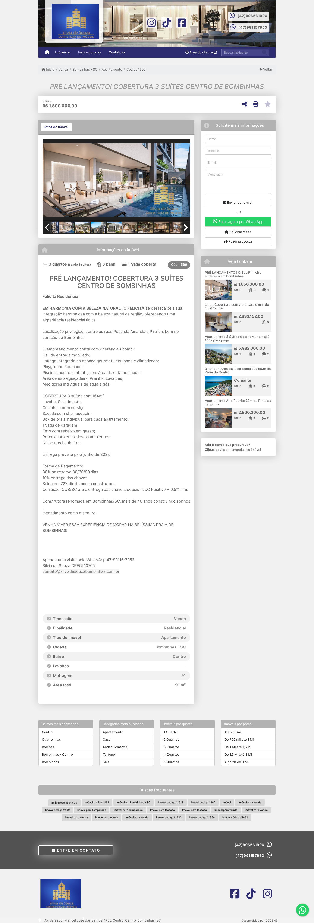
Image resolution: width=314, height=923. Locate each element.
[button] (54, 180)
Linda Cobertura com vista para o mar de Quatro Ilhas (237, 306)
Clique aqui (213, 450)
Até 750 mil (233, 732)
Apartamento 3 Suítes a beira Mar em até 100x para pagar (237, 338)
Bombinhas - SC (85, 69)
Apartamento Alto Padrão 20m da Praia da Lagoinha (238, 402)
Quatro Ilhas (51, 740)
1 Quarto (170, 732)
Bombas (48, 747)
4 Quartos (171, 754)
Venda (63, 69)
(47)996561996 (252, 16)
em (133, 802)
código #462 (203, 802)
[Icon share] (151, 22)
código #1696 (202, 817)
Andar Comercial (115, 747)
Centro (47, 732)
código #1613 (170, 802)
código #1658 (235, 817)
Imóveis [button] (61, 52)
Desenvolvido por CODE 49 (259, 920)
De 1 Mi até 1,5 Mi (237, 747)
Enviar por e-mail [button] (239, 202)
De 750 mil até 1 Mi (239, 740)
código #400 (57, 810)
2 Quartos (171, 740)
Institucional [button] (87, 52)
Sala (106, 762)
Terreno (109, 754)
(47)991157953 (252, 27)
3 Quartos (171, 747)
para (250, 802)
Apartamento (112, 69)
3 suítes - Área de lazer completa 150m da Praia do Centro (238, 370)
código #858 (97, 802)
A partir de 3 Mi (236, 762)
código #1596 (64, 802)
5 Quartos (171, 762)
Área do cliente (201, 52)
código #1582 (169, 817)
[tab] (56, 127)
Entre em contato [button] (78, 850)
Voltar (267, 69)
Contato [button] (115, 52)
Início (49, 69)
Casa (107, 740)
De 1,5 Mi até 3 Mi (238, 754)
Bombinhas (50, 762)
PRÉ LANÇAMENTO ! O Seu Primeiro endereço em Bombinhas (233, 274)
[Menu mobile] (47, 52)
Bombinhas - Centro (57, 754)
